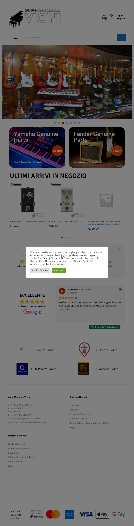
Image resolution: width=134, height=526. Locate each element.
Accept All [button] (59, 270)
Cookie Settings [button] (40, 270)
